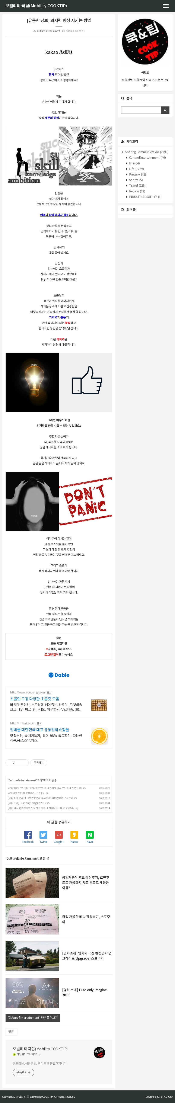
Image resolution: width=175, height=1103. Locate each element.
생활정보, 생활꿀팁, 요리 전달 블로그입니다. (40, 1063)
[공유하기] (18, 763)
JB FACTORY (166, 1097)
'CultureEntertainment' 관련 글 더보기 (33, 1018)
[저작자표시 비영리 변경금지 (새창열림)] (53, 762)
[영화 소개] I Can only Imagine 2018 (27, 803)
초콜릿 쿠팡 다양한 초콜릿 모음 (34, 699)
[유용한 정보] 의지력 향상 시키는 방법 (59, 20)
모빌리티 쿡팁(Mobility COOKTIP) (36, 6)
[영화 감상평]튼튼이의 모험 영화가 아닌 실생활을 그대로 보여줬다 (41, 808)
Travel (137, 185)
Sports (135, 180)
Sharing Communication (146, 152)
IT (134, 163)
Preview (137, 174)
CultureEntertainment (48, 31)
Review (136, 191)
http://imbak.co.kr (22, 723)
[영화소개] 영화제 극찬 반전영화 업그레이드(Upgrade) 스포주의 (40, 798)
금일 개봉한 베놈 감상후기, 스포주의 (26, 793)
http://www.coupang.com (27, 692)
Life (136, 169)
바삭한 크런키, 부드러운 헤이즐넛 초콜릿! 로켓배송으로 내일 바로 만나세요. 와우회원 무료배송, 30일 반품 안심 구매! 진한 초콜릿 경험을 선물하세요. (46, 707)
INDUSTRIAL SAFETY (144, 197)
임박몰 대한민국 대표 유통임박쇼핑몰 (39, 730)
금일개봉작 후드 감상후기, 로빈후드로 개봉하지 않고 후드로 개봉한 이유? (45, 788)
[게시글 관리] (24, 763)
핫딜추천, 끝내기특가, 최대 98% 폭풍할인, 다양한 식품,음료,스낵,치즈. (46, 738)
